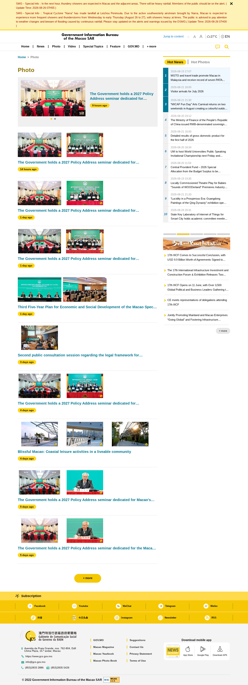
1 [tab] (51, 119)
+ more (194, 330)
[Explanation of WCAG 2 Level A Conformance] (111, 679)
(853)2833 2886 (34, 667)
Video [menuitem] (72, 46)
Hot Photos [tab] (200, 62)
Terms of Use (138, 660)
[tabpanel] (53, 98)
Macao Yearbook (103, 653)
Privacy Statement (141, 653)
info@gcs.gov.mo (35, 662)
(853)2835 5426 (60, 667)
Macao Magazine (103, 647)
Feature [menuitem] (115, 46)
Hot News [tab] (175, 62)
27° (214, 36)
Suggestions (137, 640)
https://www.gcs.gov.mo (38, 656)
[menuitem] (40, 46)
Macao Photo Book (105, 660)
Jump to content (173, 36)
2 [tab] (55, 119)
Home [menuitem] (25, 46)
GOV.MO (98, 640)
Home (22, 57)
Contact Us (136, 647)
